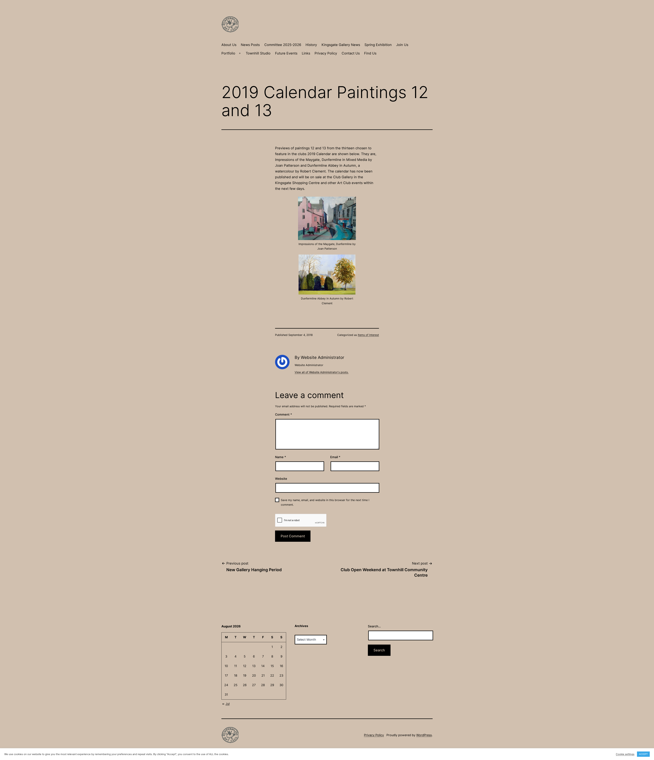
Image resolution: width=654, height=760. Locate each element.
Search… (374, 626)
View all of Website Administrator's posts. (321, 372)
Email (335, 457)
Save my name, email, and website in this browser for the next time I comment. (325, 502)
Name (280, 457)
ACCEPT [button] (643, 754)
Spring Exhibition (378, 45)
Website (281, 478)
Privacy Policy (326, 53)
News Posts (250, 45)
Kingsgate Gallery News (341, 45)
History (311, 45)
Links (306, 53)
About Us (228, 45)
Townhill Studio (258, 53)
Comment (283, 414)
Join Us (402, 45)
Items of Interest (368, 335)
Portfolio (228, 53)
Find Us (370, 53)
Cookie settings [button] (625, 754)
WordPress (424, 735)
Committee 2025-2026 (282, 45)
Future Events (286, 53)
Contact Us (351, 53)
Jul (227, 704)
